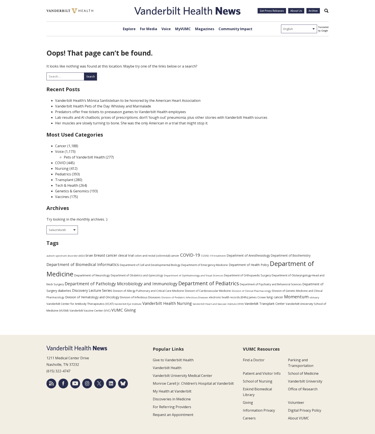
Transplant (64, 179)
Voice (166, 28)
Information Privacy (259, 410)
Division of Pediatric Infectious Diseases (184, 297)
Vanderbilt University (305, 381)
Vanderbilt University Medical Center (182, 375)
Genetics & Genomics (72, 191)
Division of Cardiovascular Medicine (208, 291)
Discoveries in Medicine (172, 399)
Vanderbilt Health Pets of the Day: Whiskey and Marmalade (103, 106)
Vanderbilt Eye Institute (127, 303)
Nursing (62, 168)
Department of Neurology (92, 275)
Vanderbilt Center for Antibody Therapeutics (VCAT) (79, 304)
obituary (314, 297)
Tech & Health (66, 185)
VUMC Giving (123, 310)
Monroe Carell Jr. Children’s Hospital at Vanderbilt (193, 383)
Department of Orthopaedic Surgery (247, 275)
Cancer (60, 146)
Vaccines (62, 196)
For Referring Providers (172, 406)
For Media (148, 28)
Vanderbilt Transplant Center (265, 304)
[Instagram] (87, 383)
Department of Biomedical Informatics (82, 264)
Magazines (204, 28)
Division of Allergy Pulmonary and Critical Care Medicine (148, 291)
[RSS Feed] (51, 383)
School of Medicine (303, 373)
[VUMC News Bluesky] (123, 383)
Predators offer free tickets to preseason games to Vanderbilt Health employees (120, 111)
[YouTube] (75, 383)
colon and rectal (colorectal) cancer (157, 255)
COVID (60, 162)
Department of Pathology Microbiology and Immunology (121, 284)
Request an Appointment (173, 414)
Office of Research (302, 389)
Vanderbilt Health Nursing (167, 303)
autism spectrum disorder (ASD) (65, 255)
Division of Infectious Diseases (140, 297)
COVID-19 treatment (213, 255)
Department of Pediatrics (208, 283)
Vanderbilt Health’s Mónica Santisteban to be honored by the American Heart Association (128, 100)
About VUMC (298, 418)
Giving (248, 402)
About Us (296, 11)
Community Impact (235, 28)
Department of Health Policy (249, 265)
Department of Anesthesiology (248, 255)
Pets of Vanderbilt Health (84, 157)
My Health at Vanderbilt (172, 391)
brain (89, 255)
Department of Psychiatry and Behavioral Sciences (270, 284)
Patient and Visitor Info (262, 373)
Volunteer (296, 402)
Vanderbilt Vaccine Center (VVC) (89, 310)
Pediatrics (63, 174)
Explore (129, 28)
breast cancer (105, 255)
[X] (99, 383)
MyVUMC (183, 28)
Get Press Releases (272, 11)
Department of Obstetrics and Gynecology (137, 275)
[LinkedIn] (111, 383)
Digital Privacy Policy (304, 410)
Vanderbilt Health (167, 367)
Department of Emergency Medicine (204, 265)
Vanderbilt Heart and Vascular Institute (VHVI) (218, 303)
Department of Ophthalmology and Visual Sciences (193, 275)
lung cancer (275, 297)
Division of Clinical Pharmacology (251, 290)
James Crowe (257, 297)
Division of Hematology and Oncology (92, 297)
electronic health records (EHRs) (228, 297)
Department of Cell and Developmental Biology (150, 265)
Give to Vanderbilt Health (173, 360)
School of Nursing (257, 381)
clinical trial (126, 255)
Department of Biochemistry (291, 255)
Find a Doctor (254, 360)
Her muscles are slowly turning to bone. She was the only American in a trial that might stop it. (131, 123)
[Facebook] (63, 383)
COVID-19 (190, 255)
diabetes (64, 290)
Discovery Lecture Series (92, 290)
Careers (249, 418)
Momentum (296, 297)
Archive (313, 11)
